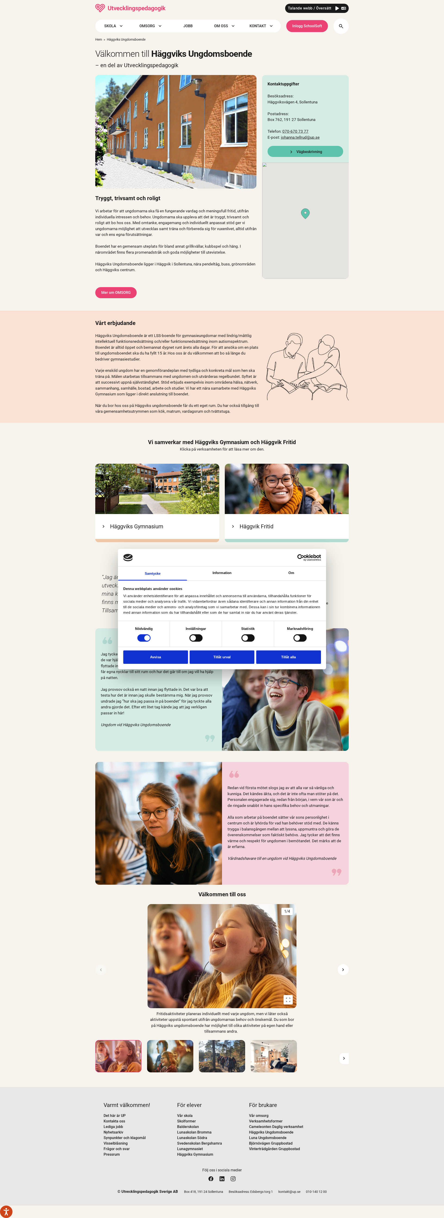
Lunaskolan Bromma (194, 1132)
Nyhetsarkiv (113, 1132)
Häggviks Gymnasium (195, 1154)
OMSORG (147, 26)
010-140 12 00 (316, 1192)
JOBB (188, 26)
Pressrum (112, 1154)
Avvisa (155, 657)
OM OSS (221, 26)
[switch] (196, 638)
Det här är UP (115, 1115)
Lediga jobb (113, 1127)
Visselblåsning (116, 1143)
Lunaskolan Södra (192, 1138)
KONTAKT (258, 26)
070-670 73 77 (295, 131)
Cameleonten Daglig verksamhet (276, 1127)
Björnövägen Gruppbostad (271, 1143)
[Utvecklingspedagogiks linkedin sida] (222, 1179)
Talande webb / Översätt (309, 8)
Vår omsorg (258, 1115)
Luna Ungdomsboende (268, 1138)
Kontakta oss (114, 1121)
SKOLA (110, 26)
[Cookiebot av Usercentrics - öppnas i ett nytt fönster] (301, 557)
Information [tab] (222, 573)
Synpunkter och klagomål (125, 1138)
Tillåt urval (222, 657)
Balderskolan (188, 1127)
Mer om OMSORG (116, 292)
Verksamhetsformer (266, 1121)
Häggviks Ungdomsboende (271, 1132)
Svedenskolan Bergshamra (199, 1143)
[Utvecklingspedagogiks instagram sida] (233, 1179)
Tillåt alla (288, 657)
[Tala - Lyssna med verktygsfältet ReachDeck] (6, 1212)
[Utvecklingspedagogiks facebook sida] (211, 1179)
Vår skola (185, 1115)
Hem (98, 39)
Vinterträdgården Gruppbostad (274, 1149)
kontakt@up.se (289, 1192)
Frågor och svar (117, 1149)
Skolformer (186, 1121)
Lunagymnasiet (190, 1149)
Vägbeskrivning (309, 152)
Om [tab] (291, 573)
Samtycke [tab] (153, 573)
